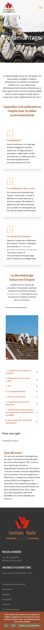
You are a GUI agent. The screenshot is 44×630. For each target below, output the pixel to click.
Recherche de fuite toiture (13, 584)
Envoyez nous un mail (11, 560)
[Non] (41, 621)
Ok (6, 625)
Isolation (6, 594)
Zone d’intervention (11, 609)
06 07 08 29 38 (12, 557)
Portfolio (6, 604)
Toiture (19, 43)
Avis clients (7, 599)
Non (13, 625)
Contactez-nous (14, 294)
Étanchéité (6, 589)
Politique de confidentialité (29, 625)
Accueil (11, 43)
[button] (40, 8)
